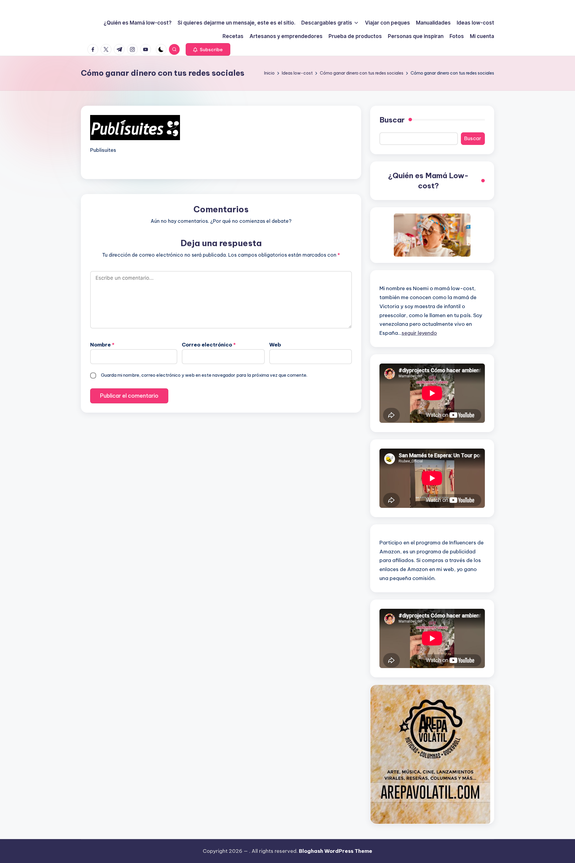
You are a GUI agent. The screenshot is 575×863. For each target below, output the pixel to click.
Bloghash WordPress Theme (335, 851)
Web (275, 344)
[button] (208, 49)
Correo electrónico (209, 344)
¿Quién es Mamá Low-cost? (428, 180)
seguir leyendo (419, 333)
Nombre (102, 344)
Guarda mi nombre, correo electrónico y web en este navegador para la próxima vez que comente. (204, 375)
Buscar (392, 119)
